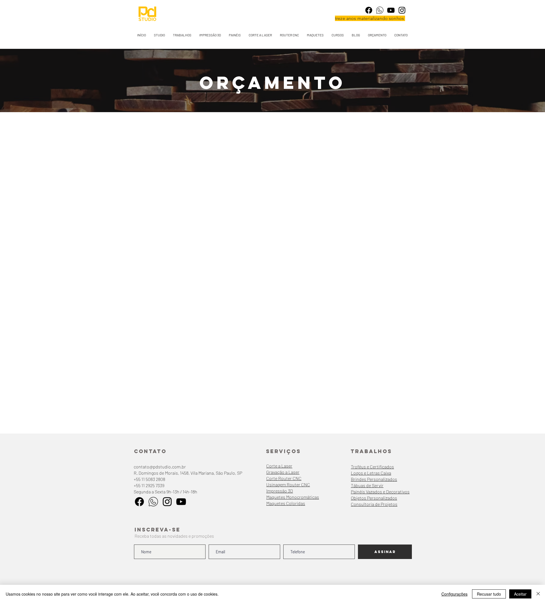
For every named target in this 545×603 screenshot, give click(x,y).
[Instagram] (401, 10)
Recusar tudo (489, 594)
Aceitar (520, 594)
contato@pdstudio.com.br (160, 466)
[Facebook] (368, 10)
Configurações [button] (454, 594)
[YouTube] (390, 10)
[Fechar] (538, 593)
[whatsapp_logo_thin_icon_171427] (379, 10)
